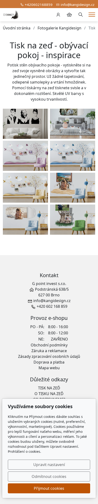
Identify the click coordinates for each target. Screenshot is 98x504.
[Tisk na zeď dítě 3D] (72, 188)
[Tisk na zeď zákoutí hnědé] (25, 188)
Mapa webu (49, 367)
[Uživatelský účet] (58, 14)
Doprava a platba (49, 362)
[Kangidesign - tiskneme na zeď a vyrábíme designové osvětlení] (11, 14)
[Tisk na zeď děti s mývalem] (72, 220)
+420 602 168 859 (52, 306)
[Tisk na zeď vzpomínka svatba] (72, 124)
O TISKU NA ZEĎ (49, 393)
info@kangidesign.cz (77, 4)
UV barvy (73, 93)
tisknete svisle (67, 87)
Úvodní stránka (16, 28)
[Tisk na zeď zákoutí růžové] (25, 156)
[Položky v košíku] (69, 14)
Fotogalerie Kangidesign (59, 28)
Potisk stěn (17, 65)
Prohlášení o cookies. (24, 451)
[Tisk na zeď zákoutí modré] (72, 156)
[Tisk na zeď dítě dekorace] (25, 220)
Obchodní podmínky (49, 345)
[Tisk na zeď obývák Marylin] (25, 124)
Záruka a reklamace (49, 350)
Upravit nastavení (49, 464)
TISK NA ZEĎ (49, 388)
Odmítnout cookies (49, 476)
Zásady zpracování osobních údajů (49, 356)
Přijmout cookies (49, 488)
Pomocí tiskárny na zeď (33, 87)
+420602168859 (39, 4)
